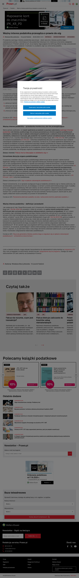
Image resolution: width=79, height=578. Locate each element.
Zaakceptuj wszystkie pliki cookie (39, 107)
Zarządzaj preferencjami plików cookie (39, 118)
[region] (39, 103)
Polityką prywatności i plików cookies (34, 102)
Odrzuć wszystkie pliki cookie (39, 113)
